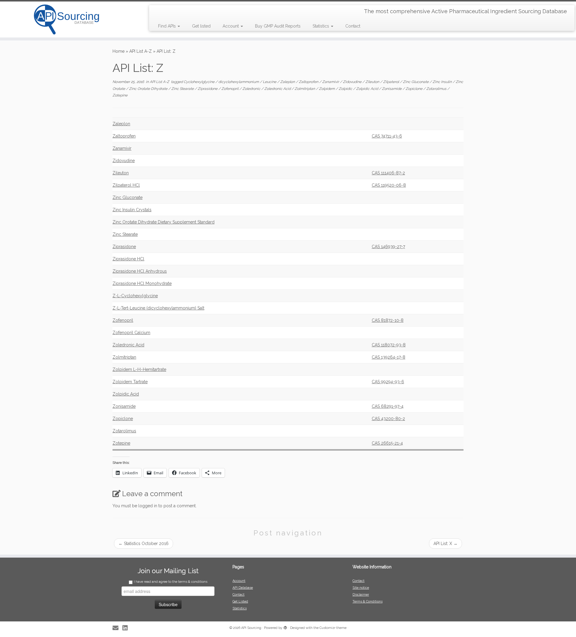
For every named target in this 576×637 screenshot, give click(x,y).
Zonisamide (392, 89)
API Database (242, 588)
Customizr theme (333, 628)
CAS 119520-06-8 (389, 185)
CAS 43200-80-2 (388, 418)
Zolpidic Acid (367, 89)
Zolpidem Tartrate (130, 381)
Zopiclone (414, 89)
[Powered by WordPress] (285, 627)
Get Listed (240, 601)
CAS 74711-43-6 (387, 136)
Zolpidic (346, 89)
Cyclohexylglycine (199, 82)
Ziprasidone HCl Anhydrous (139, 271)
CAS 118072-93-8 (389, 344)
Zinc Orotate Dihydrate (148, 89)
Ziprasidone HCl (128, 258)
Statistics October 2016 (143, 543)
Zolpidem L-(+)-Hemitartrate (139, 369)
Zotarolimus (436, 89)
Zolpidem (327, 89)
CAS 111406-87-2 (388, 172)
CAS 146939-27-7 (388, 246)
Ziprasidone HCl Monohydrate (142, 283)
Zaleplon (288, 82)
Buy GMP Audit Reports (278, 26)
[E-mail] (117, 628)
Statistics (321, 26)
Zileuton (372, 82)
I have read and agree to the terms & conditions (170, 582)
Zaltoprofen (309, 82)
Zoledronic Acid (278, 89)
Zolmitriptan (305, 89)
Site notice (360, 588)
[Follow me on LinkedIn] (127, 628)
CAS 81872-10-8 (388, 320)
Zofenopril (230, 89)
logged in (147, 505)
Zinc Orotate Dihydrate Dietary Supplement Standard (163, 222)
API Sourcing (251, 628)
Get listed (201, 26)
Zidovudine (352, 82)
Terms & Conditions (367, 601)
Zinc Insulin (443, 82)
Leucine (270, 82)
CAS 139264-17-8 (388, 357)
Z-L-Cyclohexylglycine (135, 295)
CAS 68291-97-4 (388, 406)
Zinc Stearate (183, 89)
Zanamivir (331, 82)
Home (118, 51)
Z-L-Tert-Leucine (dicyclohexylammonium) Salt (158, 308)
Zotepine (120, 95)
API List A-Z (140, 51)
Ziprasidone (208, 89)
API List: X (446, 543)
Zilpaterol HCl (126, 185)
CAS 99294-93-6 (388, 381)
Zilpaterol (391, 82)
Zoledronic (251, 89)
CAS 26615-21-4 (387, 443)
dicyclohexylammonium (239, 82)
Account (231, 26)
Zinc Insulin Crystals (132, 209)
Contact (352, 26)
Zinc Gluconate (416, 82)
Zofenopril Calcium (131, 332)
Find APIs (167, 26)
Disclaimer (360, 595)
